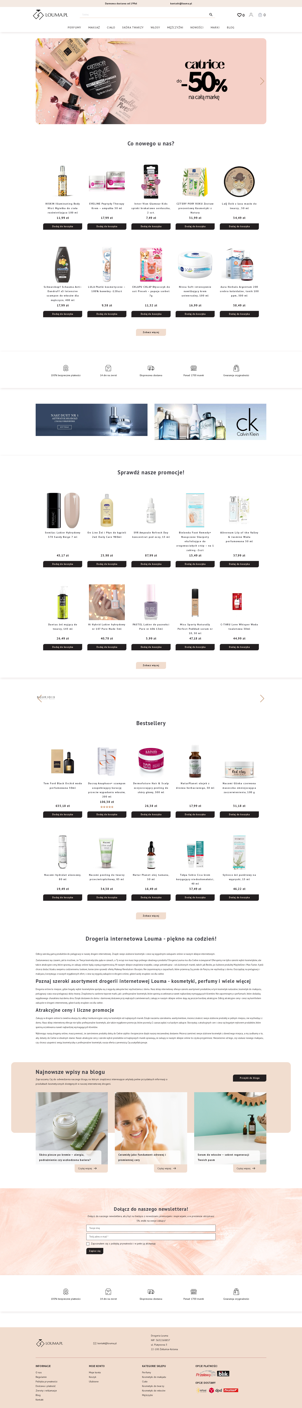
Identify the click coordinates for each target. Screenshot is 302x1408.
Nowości (197, 27)
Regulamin (41, 1377)
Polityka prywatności (46, 1381)
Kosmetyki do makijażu (154, 1377)
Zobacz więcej (151, 332)
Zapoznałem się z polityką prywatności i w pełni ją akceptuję (123, 1243)
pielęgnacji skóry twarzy (68, 993)
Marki (215, 27)
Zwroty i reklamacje (46, 1390)
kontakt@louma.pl (181, 3)
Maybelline (239, 964)
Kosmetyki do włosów (153, 1390)
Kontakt (39, 1399)
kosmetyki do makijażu (250, 989)
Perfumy (74, 27)
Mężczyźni (175, 27)
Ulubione (94, 1381)
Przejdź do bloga (250, 1077)
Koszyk (92, 1377)
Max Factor (251, 964)
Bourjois (138, 969)
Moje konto (95, 1372)
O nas (39, 1372)
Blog (230, 27)
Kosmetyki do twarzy (153, 1386)
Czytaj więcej (85, 1168)
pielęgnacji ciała (44, 993)
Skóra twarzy (133, 27)
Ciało (111, 27)
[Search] (211, 15)
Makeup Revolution (123, 969)
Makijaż (94, 27)
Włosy (155, 27)
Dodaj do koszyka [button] (62, 226)
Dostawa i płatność (46, 1386)
